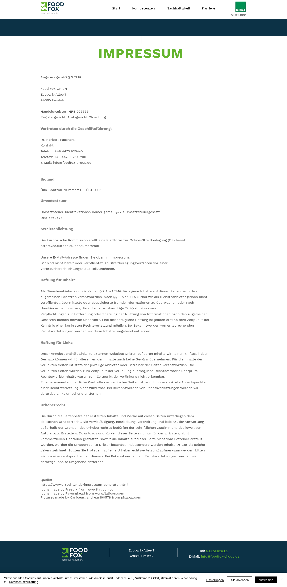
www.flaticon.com (102, 489)
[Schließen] (281, 580)
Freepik (71, 489)
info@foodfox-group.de (220, 556)
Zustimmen (265, 580)
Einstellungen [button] (215, 580)
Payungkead (75, 493)
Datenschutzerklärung (23, 582)
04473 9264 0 (217, 551)
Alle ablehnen (240, 580)
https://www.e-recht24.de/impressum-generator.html (84, 485)
